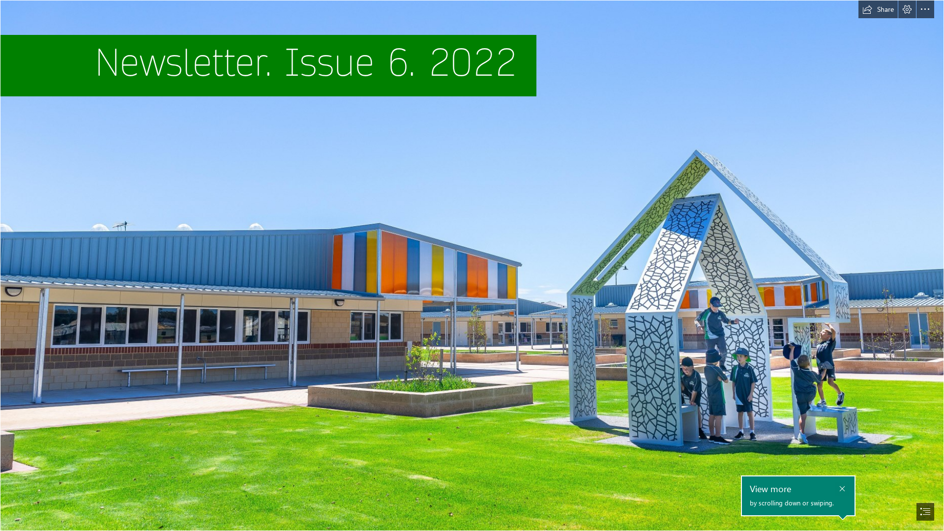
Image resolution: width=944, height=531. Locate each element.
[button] (878, 9)
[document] (472, 265)
